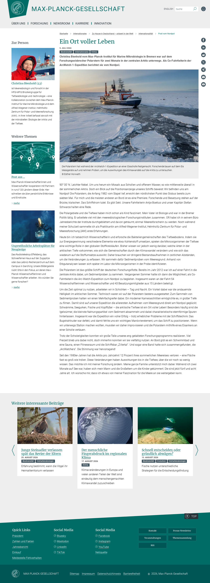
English (168, 9)
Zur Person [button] (20, 43)
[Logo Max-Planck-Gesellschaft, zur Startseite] (66, 11)
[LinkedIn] (203, 47)
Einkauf (16, 552)
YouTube (104, 547)
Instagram (104, 541)
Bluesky (61, 535)
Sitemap (74, 573)
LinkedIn (62, 547)
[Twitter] (203, 62)
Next (196, 450)
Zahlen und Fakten (23, 541)
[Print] (203, 84)
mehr (17, 203)
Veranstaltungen (152, 538)
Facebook (104, 535)
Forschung (39, 23)
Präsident (17, 535)
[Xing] (203, 69)
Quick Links (21, 530)
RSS (152, 545)
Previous (13, 450)
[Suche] (194, 9)
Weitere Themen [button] (24, 136)
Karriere (82, 23)
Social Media (63, 530)
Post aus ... (18, 177)
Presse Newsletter (182, 530)
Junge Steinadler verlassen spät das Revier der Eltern (41, 452)
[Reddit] (203, 54)
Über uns (18, 23)
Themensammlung (182, 538)
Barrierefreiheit (131, 573)
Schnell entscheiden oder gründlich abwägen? (161, 452)
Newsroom (61, 23)
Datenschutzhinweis (109, 573)
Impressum (88, 573)
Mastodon (63, 541)
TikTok (61, 552)
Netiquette (101, 552)
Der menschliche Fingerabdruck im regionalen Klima (104, 453)
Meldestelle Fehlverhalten (27, 558)
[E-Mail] (203, 77)
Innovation (102, 23)
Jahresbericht (20, 547)
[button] (196, 159)
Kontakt (153, 530)
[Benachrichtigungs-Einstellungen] (203, 9)
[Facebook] (203, 40)
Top (194, 516)
